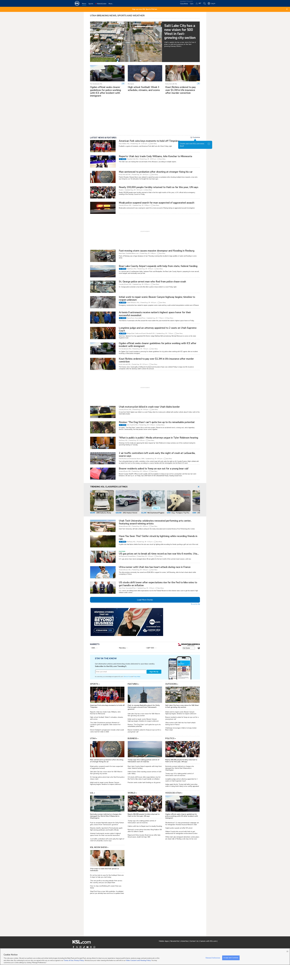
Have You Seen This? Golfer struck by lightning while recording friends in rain (158, 538)
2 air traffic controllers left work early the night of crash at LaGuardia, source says (157, 454)
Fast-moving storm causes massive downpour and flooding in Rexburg (156, 250)
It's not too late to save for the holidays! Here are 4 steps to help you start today (107, 876)
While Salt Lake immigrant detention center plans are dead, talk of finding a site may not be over (182, 838)
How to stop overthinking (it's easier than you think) (105, 887)
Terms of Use (127, 676)
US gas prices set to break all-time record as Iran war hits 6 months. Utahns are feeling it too (169, 553)
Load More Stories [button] (145, 599)
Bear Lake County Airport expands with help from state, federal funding (158, 266)
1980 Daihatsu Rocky (103, 513)
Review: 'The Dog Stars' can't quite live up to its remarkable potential (157, 422)
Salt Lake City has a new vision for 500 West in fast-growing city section (144, 715)
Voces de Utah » (173, 792)
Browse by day (195, 604)
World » (132, 792)
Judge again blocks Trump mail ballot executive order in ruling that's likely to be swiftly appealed (182, 785)
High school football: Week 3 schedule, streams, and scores (144, 89)
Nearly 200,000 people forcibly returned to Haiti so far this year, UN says (158, 187)
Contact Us (194, 941)
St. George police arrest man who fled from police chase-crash (152, 281)
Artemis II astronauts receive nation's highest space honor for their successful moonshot (155, 314)
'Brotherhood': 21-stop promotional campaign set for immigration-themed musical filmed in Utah (182, 824)
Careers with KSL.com (208, 941)
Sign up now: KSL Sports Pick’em (144, 9)
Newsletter (174, 941)
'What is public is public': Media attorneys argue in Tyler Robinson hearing (158, 437)
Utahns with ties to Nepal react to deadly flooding (145, 826)
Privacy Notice (136, 676)
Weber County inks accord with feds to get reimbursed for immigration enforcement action (181, 832)
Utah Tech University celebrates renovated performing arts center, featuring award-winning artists (155, 522)
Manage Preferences (213, 958)
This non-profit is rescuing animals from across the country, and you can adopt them (106, 882)
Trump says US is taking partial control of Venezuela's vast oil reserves (179, 774)
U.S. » (92, 792)
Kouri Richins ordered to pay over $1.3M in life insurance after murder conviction (180, 90)
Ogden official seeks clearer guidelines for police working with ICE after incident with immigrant (105, 91)
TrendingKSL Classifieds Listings (109, 486)
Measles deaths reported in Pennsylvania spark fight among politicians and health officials (106, 829)
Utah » (93, 738)
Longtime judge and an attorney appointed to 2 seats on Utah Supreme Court (157, 329)
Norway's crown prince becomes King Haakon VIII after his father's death (145, 831)
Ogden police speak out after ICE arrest (178, 828)
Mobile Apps (164, 941)
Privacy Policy (79, 960)
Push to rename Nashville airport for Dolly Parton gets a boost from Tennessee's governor (107, 824)
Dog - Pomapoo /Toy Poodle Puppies (184, 513)
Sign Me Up (154, 672)
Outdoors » (171, 684)
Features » (133, 684)
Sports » (95, 684)
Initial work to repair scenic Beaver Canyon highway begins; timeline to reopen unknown (157, 298)
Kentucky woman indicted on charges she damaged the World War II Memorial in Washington (179, 768)
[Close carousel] (198, 487)
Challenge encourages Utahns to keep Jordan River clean (180, 729)
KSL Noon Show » (99, 847)
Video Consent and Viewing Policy (138, 960)
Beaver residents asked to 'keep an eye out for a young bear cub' (154, 468)
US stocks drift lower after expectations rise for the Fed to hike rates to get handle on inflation (158, 584)
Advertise (184, 941)
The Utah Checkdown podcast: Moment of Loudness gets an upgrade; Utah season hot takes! (105, 725)
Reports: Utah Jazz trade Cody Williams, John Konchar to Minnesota (155, 156)
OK (287, 951)
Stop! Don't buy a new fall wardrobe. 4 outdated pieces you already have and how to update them (107, 892)
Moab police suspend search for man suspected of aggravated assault (156, 202)
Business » (133, 738)
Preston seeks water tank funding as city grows (144, 782)
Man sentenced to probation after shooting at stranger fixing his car (155, 171)
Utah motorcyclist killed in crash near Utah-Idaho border (149, 406)
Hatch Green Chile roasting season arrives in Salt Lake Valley (144, 773)
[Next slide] (197, 501)
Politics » (170, 738)
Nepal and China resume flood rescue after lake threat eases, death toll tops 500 (144, 836)
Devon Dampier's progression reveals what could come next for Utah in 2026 (107, 731)
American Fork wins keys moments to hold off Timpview (149, 140)
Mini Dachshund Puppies (155, 513)
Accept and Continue (230, 958)
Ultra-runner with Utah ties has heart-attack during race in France (154, 567)
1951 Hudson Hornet (130, 513)
